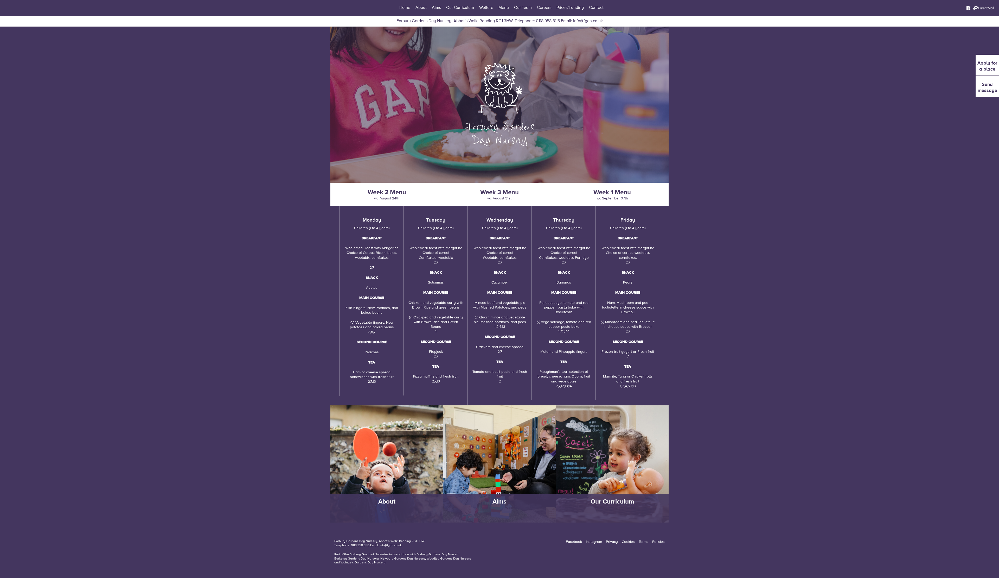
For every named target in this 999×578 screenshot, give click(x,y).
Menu (503, 8)
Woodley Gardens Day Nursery (449, 558)
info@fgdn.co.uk (588, 21)
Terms (643, 542)
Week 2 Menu (387, 192)
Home (404, 8)
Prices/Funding (570, 8)
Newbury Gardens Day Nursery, (403, 558)
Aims (436, 8)
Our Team (523, 8)
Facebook (574, 542)
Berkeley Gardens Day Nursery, (357, 558)
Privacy (612, 542)
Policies (658, 542)
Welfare (486, 8)
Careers (544, 8)
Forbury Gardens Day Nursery (438, 554)
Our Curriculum (460, 8)
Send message (987, 87)
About (421, 8)
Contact (596, 8)
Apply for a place (987, 66)
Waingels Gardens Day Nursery (363, 562)
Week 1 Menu (612, 192)
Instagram (594, 542)
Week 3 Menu (499, 192)
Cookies (628, 542)
